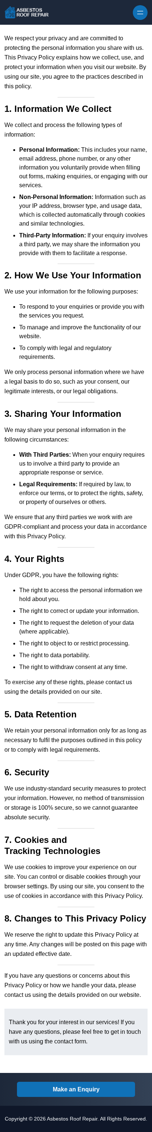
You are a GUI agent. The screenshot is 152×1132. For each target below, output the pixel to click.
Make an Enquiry (76, 1089)
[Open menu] (140, 12)
